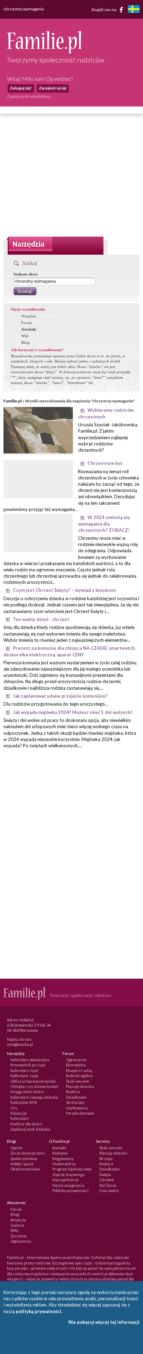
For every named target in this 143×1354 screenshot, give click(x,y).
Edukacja (18, 1113)
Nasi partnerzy (65, 1179)
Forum (26, 323)
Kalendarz (19, 1118)
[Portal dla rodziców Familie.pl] (44, 51)
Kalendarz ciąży (24, 1070)
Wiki (25, 336)
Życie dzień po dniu (27, 1153)
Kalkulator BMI (23, 1102)
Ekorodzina (76, 1065)
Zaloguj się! (21, 88)
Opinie (16, 1148)
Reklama (60, 1153)
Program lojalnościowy (72, 1169)
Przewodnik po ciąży (28, 1065)
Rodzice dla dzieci (26, 1124)
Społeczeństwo (23, 1158)
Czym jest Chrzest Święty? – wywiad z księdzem (64, 590)
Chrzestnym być (105, 463)
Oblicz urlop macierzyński (33, 1081)
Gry (13, 1108)
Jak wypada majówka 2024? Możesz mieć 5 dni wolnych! (73, 712)
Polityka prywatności (70, 1190)
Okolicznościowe (25, 1169)
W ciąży (106, 1158)
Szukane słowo (26, 274)
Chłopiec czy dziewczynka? (34, 1086)
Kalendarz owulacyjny (30, 1059)
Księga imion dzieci (27, 1091)
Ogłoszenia (76, 1059)
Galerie (17, 1225)
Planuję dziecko (80, 1086)
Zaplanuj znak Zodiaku (30, 1129)
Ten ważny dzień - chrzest (41, 619)
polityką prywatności (38, 1311)
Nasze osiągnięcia (68, 1185)
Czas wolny (109, 1190)
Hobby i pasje (22, 1163)
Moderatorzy (64, 1163)
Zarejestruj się (52, 88)
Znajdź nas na (104, 9)
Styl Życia (107, 1185)
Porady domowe (80, 1113)
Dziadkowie (76, 1097)
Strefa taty (75, 1102)
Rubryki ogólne (79, 1075)
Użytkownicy (77, 1108)
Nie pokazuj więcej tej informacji (104, 1322)
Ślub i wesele (77, 1081)
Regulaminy (63, 1158)
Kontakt (59, 1148)
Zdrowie (106, 1179)
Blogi (25, 342)
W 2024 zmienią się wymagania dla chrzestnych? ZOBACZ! (104, 523)
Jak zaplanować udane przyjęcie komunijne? (60, 696)
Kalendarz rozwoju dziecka (34, 1097)
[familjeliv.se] (134, 10)
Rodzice (73, 1091)
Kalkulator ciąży (24, 1075)
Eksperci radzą (79, 1070)
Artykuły (28, 329)
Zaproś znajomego (68, 1174)
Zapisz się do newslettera (29, 96)
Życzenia (18, 1236)
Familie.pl (12, 400)
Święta (105, 1174)
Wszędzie (28, 316)
